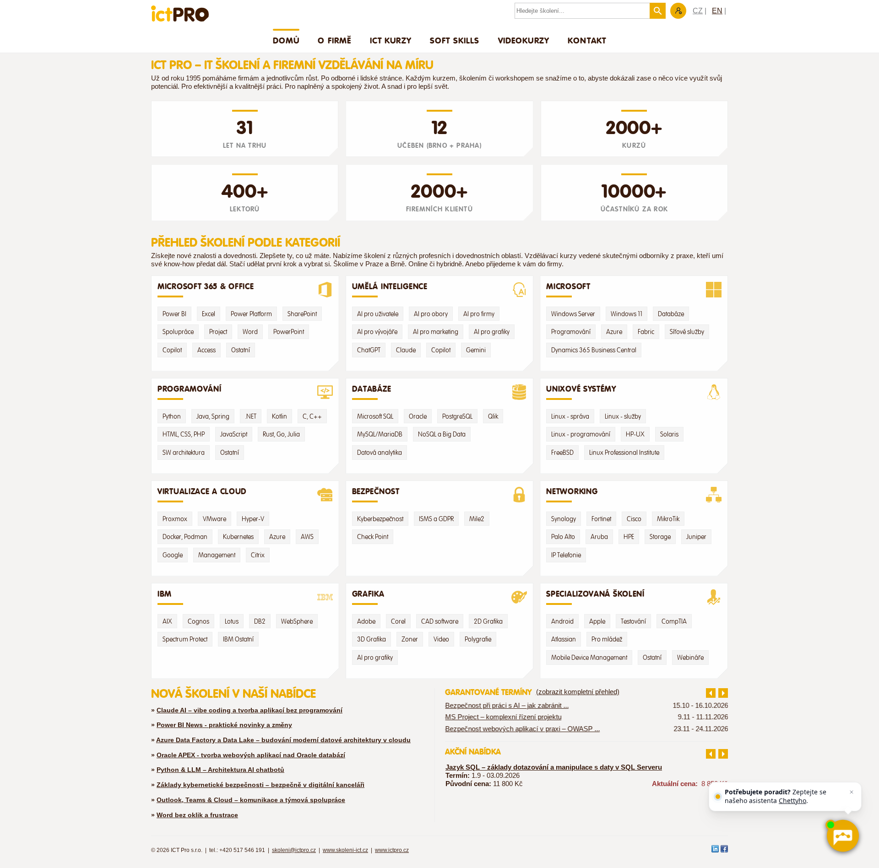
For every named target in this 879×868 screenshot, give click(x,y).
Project (218, 331)
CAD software (439, 621)
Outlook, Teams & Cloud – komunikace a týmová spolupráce (251, 799)
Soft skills (455, 40)
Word (250, 331)
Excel (208, 314)
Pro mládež (606, 639)
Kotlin (279, 416)
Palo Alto (563, 536)
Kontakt (587, 40)
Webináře (690, 657)
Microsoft (568, 286)
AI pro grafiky (492, 331)
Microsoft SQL (375, 416)
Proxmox (175, 519)
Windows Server (573, 314)
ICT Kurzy (391, 40)
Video (441, 639)
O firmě (334, 40)
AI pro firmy (478, 314)
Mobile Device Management (589, 657)
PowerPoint (288, 331)
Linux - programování (580, 434)
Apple (597, 621)
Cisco (634, 519)
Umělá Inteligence (390, 286)
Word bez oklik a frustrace (197, 815)
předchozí (711, 693)
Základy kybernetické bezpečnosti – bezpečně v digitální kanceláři (260, 784)
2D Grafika (488, 621)
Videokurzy (524, 40)
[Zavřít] (851, 792)
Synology (563, 519)
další (723, 693)
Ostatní (240, 350)
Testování (633, 621)
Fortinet (601, 519)
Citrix (258, 555)
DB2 (260, 621)
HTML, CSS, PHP (184, 434)
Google (173, 555)
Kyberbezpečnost (380, 519)
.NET (250, 416)
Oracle (418, 416)
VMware (214, 519)
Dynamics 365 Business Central (593, 350)
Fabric (646, 331)
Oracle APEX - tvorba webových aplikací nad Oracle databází (251, 755)
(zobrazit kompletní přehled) (577, 691)
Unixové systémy (581, 389)
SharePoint (302, 314)
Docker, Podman (185, 536)
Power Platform (251, 314)
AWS (307, 536)
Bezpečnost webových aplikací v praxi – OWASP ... (522, 728)
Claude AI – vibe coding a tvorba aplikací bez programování (249, 710)
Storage (660, 536)
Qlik (493, 416)
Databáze (671, 314)
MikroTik (668, 519)
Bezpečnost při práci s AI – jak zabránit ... (507, 705)
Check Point (372, 536)
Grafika (368, 593)
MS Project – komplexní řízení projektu (503, 717)
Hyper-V (253, 519)
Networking (571, 491)
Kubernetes (238, 536)
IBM (164, 593)
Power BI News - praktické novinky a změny (224, 724)
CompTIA (674, 621)
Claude (406, 350)
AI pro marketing (435, 331)
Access (206, 350)
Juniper (696, 536)
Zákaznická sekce (678, 11)
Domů (286, 40)
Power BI (174, 314)
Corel (398, 621)
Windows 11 (626, 314)
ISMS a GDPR (436, 519)
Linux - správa (570, 416)
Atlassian (563, 639)
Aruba (599, 536)
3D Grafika (371, 639)
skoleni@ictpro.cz (294, 850)
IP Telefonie (566, 555)
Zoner (410, 639)
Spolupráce (178, 331)
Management (216, 555)
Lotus (232, 621)
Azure (614, 331)
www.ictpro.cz (392, 850)
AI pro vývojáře (377, 331)
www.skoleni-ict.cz (345, 850)
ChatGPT (368, 350)
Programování (571, 331)
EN (717, 11)
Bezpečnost (376, 491)
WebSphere (297, 621)
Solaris (669, 434)
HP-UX (635, 434)
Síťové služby (687, 331)
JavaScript (233, 434)
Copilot (172, 350)
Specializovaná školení (595, 593)
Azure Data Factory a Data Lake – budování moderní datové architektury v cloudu (283, 740)
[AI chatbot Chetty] (842, 836)
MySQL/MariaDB (379, 434)
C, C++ (312, 416)
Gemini (476, 350)
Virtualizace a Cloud (202, 491)
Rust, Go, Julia (281, 434)
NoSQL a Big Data (442, 434)
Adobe (366, 621)
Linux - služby (623, 416)
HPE (629, 536)
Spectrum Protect (185, 639)
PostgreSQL (457, 416)
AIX (167, 621)
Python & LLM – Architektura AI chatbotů (220, 769)
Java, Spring (212, 416)
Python (172, 416)
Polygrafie (478, 639)
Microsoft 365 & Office (205, 286)
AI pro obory (431, 314)
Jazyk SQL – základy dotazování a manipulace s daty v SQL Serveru (553, 767)
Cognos (198, 621)
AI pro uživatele (377, 314)
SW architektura (184, 452)
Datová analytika (379, 452)
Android (562, 621)
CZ (698, 11)
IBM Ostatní (238, 639)
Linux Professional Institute (624, 452)
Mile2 (476, 519)
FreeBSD (562, 452)
